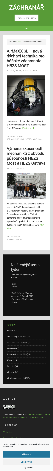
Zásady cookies (27, 468)
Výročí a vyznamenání (16, 378)
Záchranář (26, 7)
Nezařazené (12, 348)
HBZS (14, 239)
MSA (39, 139)
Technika (19, 137)
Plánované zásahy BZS (17, 354)
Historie (10, 330)
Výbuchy (10, 372)
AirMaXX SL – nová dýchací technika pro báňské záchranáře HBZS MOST (26, 58)
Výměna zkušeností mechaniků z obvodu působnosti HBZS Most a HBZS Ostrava (26, 156)
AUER (14, 139)
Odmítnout (26, 462)
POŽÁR (14, 284)
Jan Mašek (19, 71)
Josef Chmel (33, 71)
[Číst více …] (28, 128)
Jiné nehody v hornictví (16, 336)
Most (35, 139)
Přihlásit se (7, 432)
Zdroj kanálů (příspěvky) (13, 438)
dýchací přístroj (24, 139)
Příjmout (26, 454)
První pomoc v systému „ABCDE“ (25, 275)
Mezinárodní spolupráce (17, 342)
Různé (18, 237)
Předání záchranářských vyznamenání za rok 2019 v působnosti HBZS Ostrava (22, 296)
